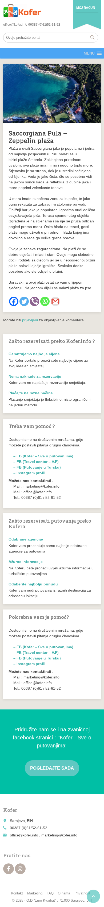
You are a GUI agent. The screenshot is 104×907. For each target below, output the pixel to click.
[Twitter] (24, 301)
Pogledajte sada (52, 768)
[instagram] (20, 868)
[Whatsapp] (45, 301)
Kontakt (17, 893)
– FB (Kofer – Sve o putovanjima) (43, 456)
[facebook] (8, 868)
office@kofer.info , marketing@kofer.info (43, 835)
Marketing (34, 893)
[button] (89, 53)
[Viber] (34, 301)
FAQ (50, 893)
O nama (64, 893)
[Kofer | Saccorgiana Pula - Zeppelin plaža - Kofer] (22, 10)
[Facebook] (13, 301)
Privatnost (82, 893)
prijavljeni (30, 320)
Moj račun (85, 8)
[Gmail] (55, 301)
